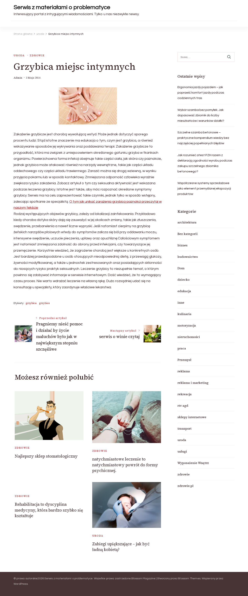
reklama (183, 371)
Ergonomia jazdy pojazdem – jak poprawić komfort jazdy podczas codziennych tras (200, 93)
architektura (186, 222)
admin (18, 78)
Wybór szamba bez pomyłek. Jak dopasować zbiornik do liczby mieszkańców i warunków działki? (200, 115)
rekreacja (184, 394)
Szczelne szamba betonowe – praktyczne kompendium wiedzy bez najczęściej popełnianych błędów (203, 138)
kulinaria (184, 314)
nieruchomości (188, 337)
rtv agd (182, 405)
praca (181, 348)
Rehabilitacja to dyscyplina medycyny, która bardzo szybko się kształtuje (49, 510)
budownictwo (187, 257)
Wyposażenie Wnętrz (193, 463)
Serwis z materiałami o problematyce (62, 7)
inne (180, 302)
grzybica (31, 303)
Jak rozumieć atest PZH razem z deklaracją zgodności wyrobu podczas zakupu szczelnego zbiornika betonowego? (204, 163)
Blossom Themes (189, 578)
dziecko (183, 279)
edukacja (184, 291)
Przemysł (184, 360)
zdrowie (37, 55)
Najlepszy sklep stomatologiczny (46, 456)
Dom (180, 268)
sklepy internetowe (191, 417)
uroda (19, 55)
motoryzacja (186, 325)
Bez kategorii (187, 234)
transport (184, 428)
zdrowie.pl (185, 486)
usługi (182, 451)
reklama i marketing (192, 383)
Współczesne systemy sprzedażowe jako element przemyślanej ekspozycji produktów (204, 188)
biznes (182, 245)
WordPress (21, 584)
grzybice (44, 303)
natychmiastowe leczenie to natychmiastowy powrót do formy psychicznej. (125, 464)
